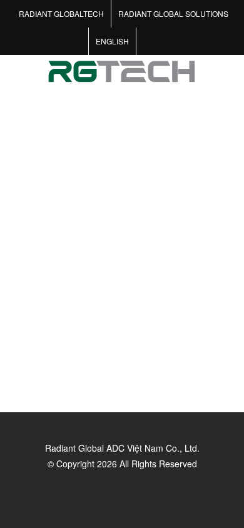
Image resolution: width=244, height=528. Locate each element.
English (112, 41)
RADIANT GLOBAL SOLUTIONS (173, 13)
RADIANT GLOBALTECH (61, 13)
